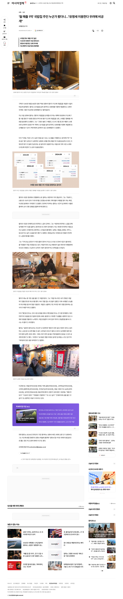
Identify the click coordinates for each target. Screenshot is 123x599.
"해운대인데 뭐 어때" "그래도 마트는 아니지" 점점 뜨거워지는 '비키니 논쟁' (107, 418)
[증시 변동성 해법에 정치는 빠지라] (55, 548)
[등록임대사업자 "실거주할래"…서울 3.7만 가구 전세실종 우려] (55, 569)
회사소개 (9, 583)
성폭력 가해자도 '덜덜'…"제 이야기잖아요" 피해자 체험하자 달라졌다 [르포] (107, 450)
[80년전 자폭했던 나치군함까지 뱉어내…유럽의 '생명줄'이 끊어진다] (14, 548)
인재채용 (23, 583)
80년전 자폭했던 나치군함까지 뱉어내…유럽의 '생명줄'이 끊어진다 (33, 544)
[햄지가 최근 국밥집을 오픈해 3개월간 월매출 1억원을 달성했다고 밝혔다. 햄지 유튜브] (45, 169)
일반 (24, 12)
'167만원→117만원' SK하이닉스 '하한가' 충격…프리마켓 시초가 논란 (56, 410)
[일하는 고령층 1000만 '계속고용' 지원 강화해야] (55, 559)
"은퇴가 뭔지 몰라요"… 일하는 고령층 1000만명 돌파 (107, 441)
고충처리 (67, 583)
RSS (46, 583)
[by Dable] (81, 506)
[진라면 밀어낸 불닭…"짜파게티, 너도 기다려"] (14, 569)
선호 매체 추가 (40, 30)
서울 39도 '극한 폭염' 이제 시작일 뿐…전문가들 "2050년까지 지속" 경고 (57, 418)
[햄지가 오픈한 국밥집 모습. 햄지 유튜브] (45, 360)
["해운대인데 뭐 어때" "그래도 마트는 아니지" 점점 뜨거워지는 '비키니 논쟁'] (93, 421)
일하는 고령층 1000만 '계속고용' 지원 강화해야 (73, 555)
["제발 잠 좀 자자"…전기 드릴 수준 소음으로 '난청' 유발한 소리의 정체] (14, 559)
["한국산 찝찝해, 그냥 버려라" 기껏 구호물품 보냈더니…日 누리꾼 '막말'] (93, 428)
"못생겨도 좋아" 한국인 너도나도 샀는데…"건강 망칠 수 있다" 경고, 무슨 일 (98, 567)
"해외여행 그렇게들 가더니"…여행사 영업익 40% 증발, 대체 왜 (98, 543)
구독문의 (36, 583)
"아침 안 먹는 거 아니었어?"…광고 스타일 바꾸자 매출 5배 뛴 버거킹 (98, 559)
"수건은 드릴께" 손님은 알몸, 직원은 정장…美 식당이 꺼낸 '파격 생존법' (106, 434)
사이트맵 (72, 583)
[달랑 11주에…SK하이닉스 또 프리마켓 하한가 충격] (14, 537)
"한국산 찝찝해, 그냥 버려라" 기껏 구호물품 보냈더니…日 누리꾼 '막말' (56, 422)
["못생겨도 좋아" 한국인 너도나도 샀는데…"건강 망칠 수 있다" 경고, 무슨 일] (111, 568)
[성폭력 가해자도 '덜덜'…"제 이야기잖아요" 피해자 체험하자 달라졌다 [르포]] (93, 452)
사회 (20, 12)
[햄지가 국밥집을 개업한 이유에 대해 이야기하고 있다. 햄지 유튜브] (45, 270)
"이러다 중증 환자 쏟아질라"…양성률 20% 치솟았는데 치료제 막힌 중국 (98, 551)
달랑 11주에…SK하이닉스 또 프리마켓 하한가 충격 (33, 533)
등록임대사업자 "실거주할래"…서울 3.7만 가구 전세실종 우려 (73, 565)
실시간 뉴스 (33, 3)
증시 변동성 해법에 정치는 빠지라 (73, 544)
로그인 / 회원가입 (102, 3)
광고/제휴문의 (16, 583)
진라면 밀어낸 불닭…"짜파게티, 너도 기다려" (33, 565)
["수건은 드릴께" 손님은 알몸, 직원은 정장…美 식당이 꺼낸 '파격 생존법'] (93, 436)
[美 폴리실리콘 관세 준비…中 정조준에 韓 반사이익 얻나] (55, 537)
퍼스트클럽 (29, 583)
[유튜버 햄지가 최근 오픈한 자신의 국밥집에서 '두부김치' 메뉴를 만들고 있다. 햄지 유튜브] (45, 70)
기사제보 (42, 583)
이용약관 (61, 583)
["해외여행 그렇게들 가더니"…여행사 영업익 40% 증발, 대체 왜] (111, 545)
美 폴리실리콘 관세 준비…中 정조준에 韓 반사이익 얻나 (74, 533)
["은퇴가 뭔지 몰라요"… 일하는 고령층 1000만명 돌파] (93, 444)
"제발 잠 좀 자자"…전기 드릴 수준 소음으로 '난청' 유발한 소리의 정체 (33, 555)
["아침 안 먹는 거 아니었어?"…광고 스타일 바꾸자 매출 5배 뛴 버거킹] (111, 560)
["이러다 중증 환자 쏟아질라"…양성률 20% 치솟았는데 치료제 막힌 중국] (111, 552)
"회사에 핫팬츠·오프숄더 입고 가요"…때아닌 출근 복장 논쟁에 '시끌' (56, 414)
